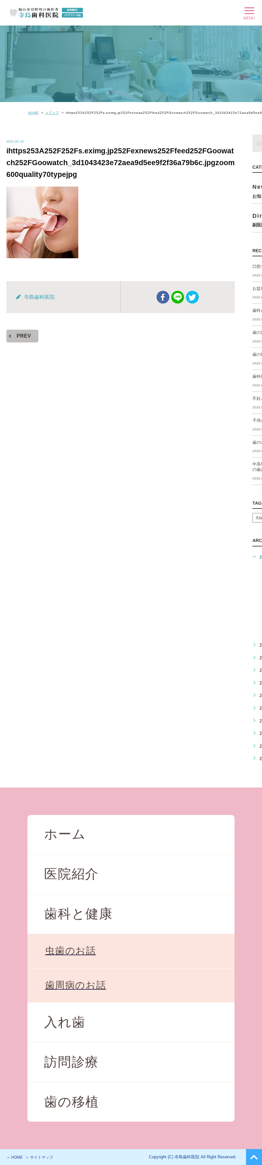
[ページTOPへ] (254, 1157)
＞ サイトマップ (39, 1157)
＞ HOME (14, 1157)
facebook (163, 297)
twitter (192, 297)
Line (177, 297)
